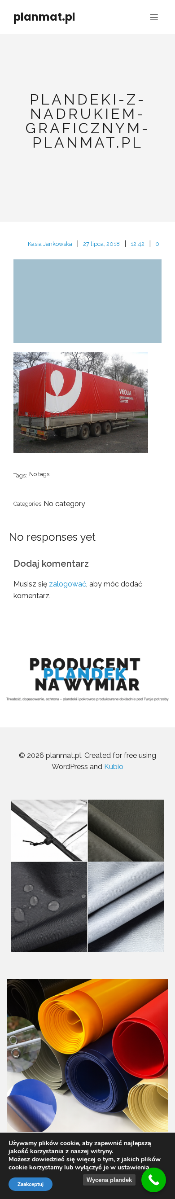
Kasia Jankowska (50, 244)
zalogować (67, 584)
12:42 (137, 244)
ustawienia (133, 1168)
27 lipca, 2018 (101, 244)
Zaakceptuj (31, 1184)
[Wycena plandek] (153, 1180)
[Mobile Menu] (154, 17)
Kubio (113, 766)
